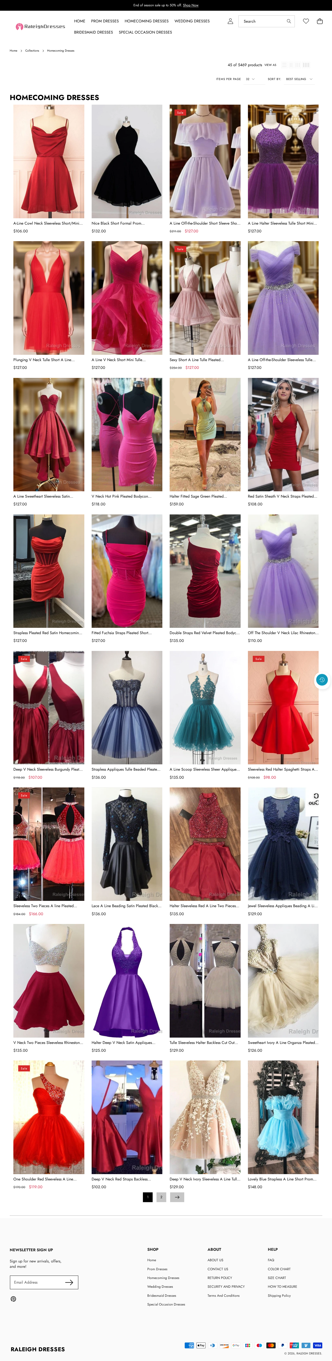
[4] (306, 65)
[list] (284, 65)
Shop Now (191, 5)
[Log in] (230, 21)
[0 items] (319, 21)
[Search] (288, 21)
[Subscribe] (69, 1282)
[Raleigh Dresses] (40, 26)
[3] (298, 65)
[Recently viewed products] (322, 679)
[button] (322, 693)
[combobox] (266, 21)
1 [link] (148, 1197)
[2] (291, 65)
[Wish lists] (305, 21)
